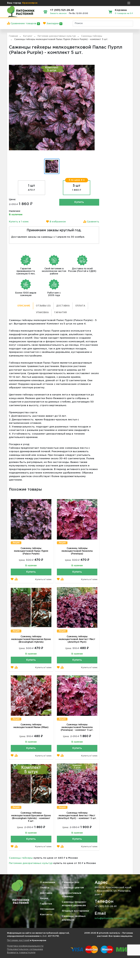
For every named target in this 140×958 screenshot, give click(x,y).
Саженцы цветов (73, 888)
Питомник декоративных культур (31, 863)
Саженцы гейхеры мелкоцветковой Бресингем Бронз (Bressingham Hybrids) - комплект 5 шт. (31, 817)
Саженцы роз (70, 882)
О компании (47, 882)
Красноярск (30, 3)
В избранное (57, 222)
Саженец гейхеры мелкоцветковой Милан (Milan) (30, 726)
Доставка (63, 306)
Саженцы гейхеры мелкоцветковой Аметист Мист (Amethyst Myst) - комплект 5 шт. (77, 815)
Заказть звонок (58, 13)
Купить (79, 202)
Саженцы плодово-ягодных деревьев (74, 904)
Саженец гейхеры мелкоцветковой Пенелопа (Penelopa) (77, 551)
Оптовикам (47, 909)
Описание (23, 306)
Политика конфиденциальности (25, 946)
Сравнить (92, 222)
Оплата (80, 306)
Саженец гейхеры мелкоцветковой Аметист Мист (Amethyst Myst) (77, 639)
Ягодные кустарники (75, 911)
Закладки (54, 24)
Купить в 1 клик (19, 222)
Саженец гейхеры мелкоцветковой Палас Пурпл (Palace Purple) (31, 551)
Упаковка (42, 313)
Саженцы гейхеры (21, 858)
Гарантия (60, 313)
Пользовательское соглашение (25, 949)
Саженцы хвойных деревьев (74, 918)
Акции (44, 898)
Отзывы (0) (43, 306)
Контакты (46, 915)
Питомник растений (18, 940)
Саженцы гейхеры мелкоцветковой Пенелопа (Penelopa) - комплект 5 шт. (77, 727)
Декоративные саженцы (71, 895)
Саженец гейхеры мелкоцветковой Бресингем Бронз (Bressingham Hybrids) (31, 639)
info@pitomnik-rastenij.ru (111, 918)
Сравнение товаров (24, 24)
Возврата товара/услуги (21, 953)
